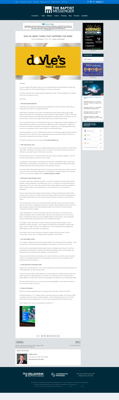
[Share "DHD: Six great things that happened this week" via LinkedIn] (53, 336)
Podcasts (76, 15)
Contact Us (64, 2)
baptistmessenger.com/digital (52, 173)
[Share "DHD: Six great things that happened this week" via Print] (58, 336)
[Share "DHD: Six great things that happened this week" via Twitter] (44, 336)
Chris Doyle (40, 39)
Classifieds (84, 15)
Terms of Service (76, 386)
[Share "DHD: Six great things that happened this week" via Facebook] (42, 336)
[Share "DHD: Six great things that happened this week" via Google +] (47, 336)
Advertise (36, 2)
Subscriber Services (26, 2)
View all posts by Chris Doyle (36, 359)
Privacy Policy (81, 384)
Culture (56, 15)
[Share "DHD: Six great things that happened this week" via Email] (55, 336)
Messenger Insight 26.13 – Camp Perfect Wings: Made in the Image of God (92, 108)
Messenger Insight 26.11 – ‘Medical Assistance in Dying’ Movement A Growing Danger (93, 118)
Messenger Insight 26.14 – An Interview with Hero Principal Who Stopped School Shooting (93, 103)
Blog (70, 15)
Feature (54, 39)
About (17, 2)
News (43, 15)
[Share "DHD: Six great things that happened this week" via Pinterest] (50, 336)
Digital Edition (55, 2)
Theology (64, 15)
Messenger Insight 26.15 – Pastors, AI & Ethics (92, 98)
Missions (49, 15)
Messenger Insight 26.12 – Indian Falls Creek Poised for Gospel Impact (92, 112)
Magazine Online (45, 2)
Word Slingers (61, 39)
